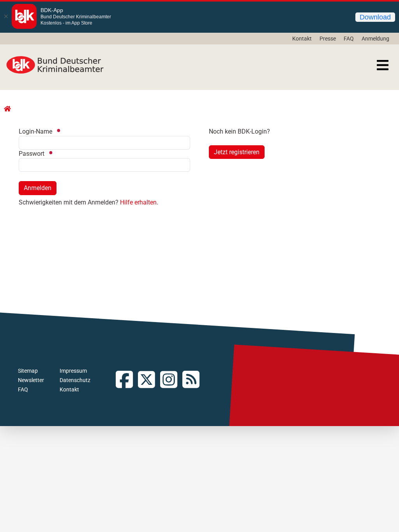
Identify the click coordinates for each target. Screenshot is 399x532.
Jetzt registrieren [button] (237, 152)
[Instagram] (171, 380)
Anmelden (37, 188)
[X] (149, 380)
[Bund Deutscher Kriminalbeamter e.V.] (55, 65)
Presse (328, 38)
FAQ (349, 38)
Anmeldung (375, 38)
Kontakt (302, 38)
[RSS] (193, 380)
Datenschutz (75, 380)
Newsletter (31, 380)
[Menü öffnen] (382, 65)
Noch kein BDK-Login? (239, 131)
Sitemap (28, 371)
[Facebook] (127, 380)
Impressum (73, 371)
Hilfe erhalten (138, 202)
